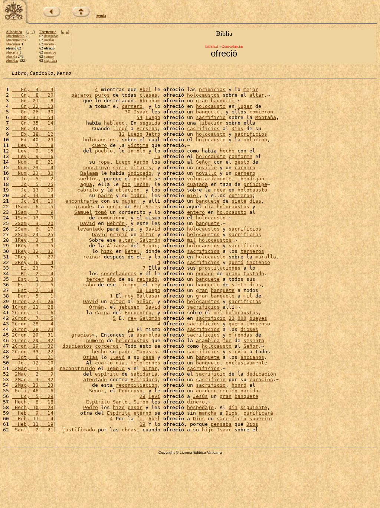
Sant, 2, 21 (32, 430)
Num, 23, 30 (32, 173)
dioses (249, 329)
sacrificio (211, 117)
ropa (104, 162)
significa (50, 60)
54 (139, 117)
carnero (132, 106)
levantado (90, 229)
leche (141, 184)
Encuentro (138, 312)
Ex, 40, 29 (32, 139)
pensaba (221, 424)
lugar (245, 106)
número (95, 340)
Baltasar (148, 296)
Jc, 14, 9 (32, 195)
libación (211, 123)
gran (202, 100)
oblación (255, 139)
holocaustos (203, 95)
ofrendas (12, 60)
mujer (129, 201)
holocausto (211, 106)
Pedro (90, 407)
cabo (89, 284)
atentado (95, 379)
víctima (138, 145)
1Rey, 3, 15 (32, 245)
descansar (51, 36)
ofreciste (12, 52)
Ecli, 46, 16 (32, 390)
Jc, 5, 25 (32, 184)
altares (141, 167)
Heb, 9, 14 (32, 413)
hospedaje (200, 407)
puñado (205, 273)
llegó (120, 128)
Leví (154, 396)
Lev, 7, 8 (32, 145)
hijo (208, 430)
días (255, 201)
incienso (258, 262)
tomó (101, 212)
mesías (49, 40)
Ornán (96, 307)
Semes (152, 206)
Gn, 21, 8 (32, 100)
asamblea (148, 335)
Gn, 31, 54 (32, 117)
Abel (145, 89)
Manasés (147, 351)
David (87, 223)
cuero (99, 145)
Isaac (141, 112)
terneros (252, 251)
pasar (135, 407)
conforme (240, 156)
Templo (116, 368)
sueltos (87, 178)
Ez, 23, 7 (32, 268)
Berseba (147, 128)
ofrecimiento (15, 36)
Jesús (200, 396)
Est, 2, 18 (32, 290)
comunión (110, 218)
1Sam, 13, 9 (32, 218)
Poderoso (130, 390)
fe (139, 418)
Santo (120, 402)
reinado (147, 279)
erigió (119, 234)
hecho (227, 151)
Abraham (150, 100)
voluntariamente (209, 178)
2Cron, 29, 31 (32, 335)
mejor (250, 89)
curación (261, 379)
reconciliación (136, 385)
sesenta (253, 340)
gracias (81, 335)
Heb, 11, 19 (32, 424)
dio (126, 184)
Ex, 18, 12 (32, 134)
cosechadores (119, 273)
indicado (139, 173)
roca (220, 190)
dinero (196, 402)
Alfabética (14, 32)
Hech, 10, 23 (32, 407)
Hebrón (116, 223)
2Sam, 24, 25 (32, 234)
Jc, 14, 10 (32, 201)
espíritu (107, 374)
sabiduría (144, 374)
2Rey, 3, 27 (32, 257)
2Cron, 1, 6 (32, 312)
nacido (49, 44)
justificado (78, 430)
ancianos (252, 357)
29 (142, 396)
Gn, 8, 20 (32, 95)
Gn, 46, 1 (32, 128)
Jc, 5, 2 (32, 178)
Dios (237, 128)
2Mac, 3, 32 (32, 379)
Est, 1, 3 (32, 279)
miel (193, 195)
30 (128, 112)
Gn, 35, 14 (32, 123)
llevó (117, 357)
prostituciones (219, 268)
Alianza (117, 245)
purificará (258, 413)
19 (142, 424)
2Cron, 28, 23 (32, 329)
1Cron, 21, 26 (32, 301)
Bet (138, 206)
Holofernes (145, 363)
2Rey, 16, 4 (32, 262)
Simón (141, 402)
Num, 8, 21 (32, 162)
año (111, 279)
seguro (49, 56)
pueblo (104, 151)
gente (114, 206)
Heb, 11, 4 (32, 418)
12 (122, 134)
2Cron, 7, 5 (32, 318)
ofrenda (11, 56)
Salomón (150, 240)
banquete (223, 100)
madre (138, 195)
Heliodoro (144, 379)
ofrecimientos (16, 40)
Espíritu (98, 402)
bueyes (258, 318)
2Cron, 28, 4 (32, 324)
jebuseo (129, 307)
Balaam (89, 173)
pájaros (81, 95)
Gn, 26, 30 (32, 112)
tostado (253, 273)
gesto (242, 162)
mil (191, 240)
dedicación (261, 374)
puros (102, 95)
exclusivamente (246, 363)
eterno (142, 413)
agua (86, 184)
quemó (236, 262)
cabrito (87, 190)
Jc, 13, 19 (32, 190)
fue (227, 340)
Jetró (152, 134)
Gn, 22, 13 (32, 106)
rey (155, 284)
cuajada (197, 184)
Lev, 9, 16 (32, 156)
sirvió (237, 351)
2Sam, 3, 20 (32, 223)
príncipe (50, 52)
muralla (265, 257)
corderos (107, 346)
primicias (212, 89)
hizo (107, 251)
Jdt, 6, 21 (32, 357)
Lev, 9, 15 (32, 151)
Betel (132, 251)
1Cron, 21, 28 (32, 307)
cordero (206, 390)
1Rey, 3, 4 (32, 240)
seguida (150, 123)
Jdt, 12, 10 (32, 363)
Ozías (90, 357)
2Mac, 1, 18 (32, 368)
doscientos (77, 346)
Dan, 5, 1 (32, 296)
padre (105, 195)
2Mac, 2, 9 (32, 374)
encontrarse (81, 201)
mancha (208, 413)
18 (139, 290)
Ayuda (101, 16)
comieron (261, 112)
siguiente (253, 407)
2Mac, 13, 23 (32, 385)
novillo (206, 167)
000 (242, 318)
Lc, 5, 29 (32, 396)
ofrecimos (13, 44)
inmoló (136, 151)
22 (232, 318)
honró (239, 385)
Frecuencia (47, 32)
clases (148, 95)
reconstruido (77, 368)
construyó (96, 167)
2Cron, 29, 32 (32, 340)
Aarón (141, 162)
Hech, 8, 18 (32, 402)
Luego (152, 117)
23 (131, 329)
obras (129, 430)
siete (120, 167)
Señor (203, 162)
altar (256, 95)
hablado (114, 123)
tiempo (128, 284)
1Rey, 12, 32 (32, 251)
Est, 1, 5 (32, 284)
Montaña (265, 117)
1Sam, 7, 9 (32, 212)
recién (229, 390)
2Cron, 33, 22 (32, 351)
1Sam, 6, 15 (32, 206)
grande (83, 206)
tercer (95, 279)
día (209, 206)
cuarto (104, 363)
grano (233, 273)
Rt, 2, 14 (32, 273)
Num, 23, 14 (32, 167)
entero (196, 212)
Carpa (102, 312)
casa (148, 357)
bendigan (252, 178)
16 (157, 156)
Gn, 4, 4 (32, 89)
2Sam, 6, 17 (32, 229)
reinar (92, 257)
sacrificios (203, 128)
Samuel (83, 212)
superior (261, 418)
